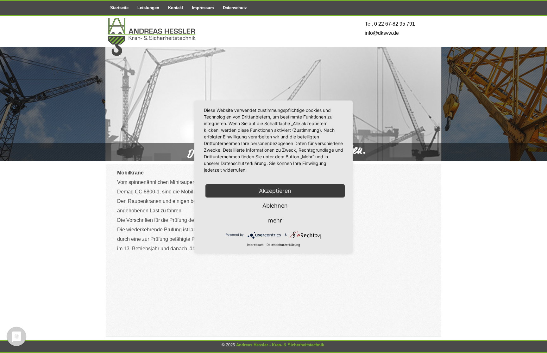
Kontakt (175, 7)
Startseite (119, 7)
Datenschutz (235, 7)
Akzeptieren (275, 190)
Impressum (203, 7)
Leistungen (148, 7)
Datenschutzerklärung (283, 244)
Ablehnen (275, 205)
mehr (275, 220)
